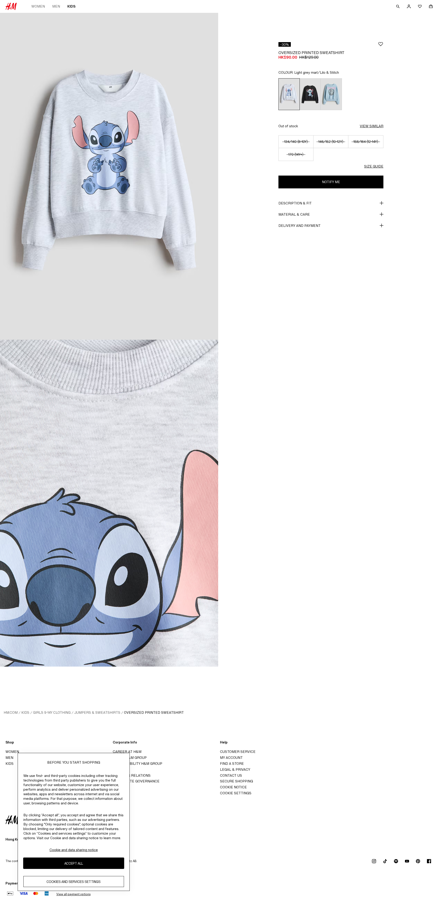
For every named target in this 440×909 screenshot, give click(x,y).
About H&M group (130, 758)
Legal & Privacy (235, 769)
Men (56, 6)
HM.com (11, 712)
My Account (231, 758)
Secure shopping (236, 781)
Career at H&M (127, 752)
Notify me (331, 182)
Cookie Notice (233, 787)
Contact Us (231, 775)
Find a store (232, 763)
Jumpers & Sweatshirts (97, 712)
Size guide (373, 166)
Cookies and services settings (74, 881)
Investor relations (132, 775)
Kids (71, 6)
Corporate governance (136, 781)
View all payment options (73, 894)
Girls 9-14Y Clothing (52, 712)
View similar (371, 126)
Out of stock (288, 126)
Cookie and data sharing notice (74, 850)
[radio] (289, 94)
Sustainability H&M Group (137, 763)
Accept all (73, 863)
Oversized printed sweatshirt (154, 712)
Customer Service (238, 752)
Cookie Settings (235, 793)
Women (38, 6)
